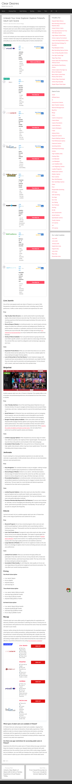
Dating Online (55, 133)
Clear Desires (10, 3)
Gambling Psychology (58, 148)
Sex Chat (54, 200)
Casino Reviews (56, 125)
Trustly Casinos (56, 220)
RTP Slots (54, 192)
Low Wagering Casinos (58, 166)
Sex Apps (54, 197)
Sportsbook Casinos (57, 217)
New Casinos (55, 176)
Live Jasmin (23, 645)
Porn (46, 11)
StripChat (22, 662)
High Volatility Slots (57, 153)
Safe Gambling (56, 194)
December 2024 (56, 256)
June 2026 (54, 241)
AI (56, 11)
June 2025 (54, 251)
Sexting (32, 11)
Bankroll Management (58, 107)
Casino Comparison (57, 118)
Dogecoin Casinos (57, 135)
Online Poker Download (58, 79)
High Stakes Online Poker (59, 35)
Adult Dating (23, 11)
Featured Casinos (56, 143)
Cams (39, 11)
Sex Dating (55, 202)
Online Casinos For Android (59, 38)
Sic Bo (53, 210)
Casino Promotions (57, 123)
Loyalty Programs (57, 169)
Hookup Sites (12, 11)
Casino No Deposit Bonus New (60, 40)
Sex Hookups (55, 205)
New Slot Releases (57, 179)
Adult (53, 94)
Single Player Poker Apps (59, 84)
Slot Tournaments (56, 212)
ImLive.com (23, 700)
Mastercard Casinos (57, 171)
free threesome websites (35, 640)
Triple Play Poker (56, 58)
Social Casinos (56, 215)
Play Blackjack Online (58, 47)
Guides (54, 151)
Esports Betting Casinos (58, 138)
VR (51, 11)
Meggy (22, 23)
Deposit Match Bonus (57, 21)
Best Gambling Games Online (60, 50)
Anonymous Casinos (57, 102)
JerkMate (22, 681)
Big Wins (54, 110)
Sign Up (38, 646)
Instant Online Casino (57, 28)
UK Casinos (55, 223)
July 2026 (54, 238)
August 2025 (55, 248)
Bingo (53, 112)
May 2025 (54, 254)
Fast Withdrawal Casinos (58, 141)
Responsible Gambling (58, 189)
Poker (53, 184)
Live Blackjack (56, 161)
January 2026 (55, 243)
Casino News (55, 120)
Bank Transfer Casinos (58, 105)
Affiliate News (56, 97)
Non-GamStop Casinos (58, 182)
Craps (53, 130)
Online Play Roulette (57, 81)
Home (3, 11)
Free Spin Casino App (57, 55)
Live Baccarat (55, 158)
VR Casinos (55, 228)
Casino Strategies (56, 128)
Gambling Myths (56, 146)
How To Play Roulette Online (60, 53)
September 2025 (56, 246)
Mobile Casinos (56, 174)
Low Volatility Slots (57, 164)
